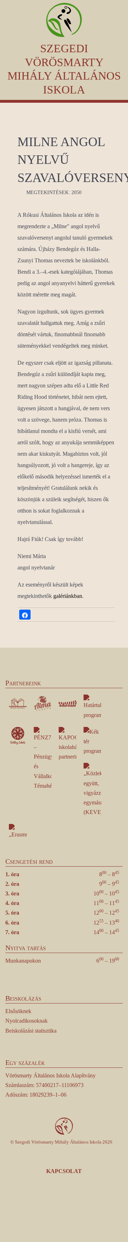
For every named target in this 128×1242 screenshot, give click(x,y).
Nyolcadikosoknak (26, 1021)
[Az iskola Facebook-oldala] (34, 1208)
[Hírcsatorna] (75, 1208)
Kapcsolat (64, 1171)
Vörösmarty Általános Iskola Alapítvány (50, 1075)
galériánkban (67, 596)
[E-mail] (94, 1208)
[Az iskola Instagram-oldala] (54, 1208)
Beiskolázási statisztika (31, 1031)
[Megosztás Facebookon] (25, 615)
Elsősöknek (18, 1011)
